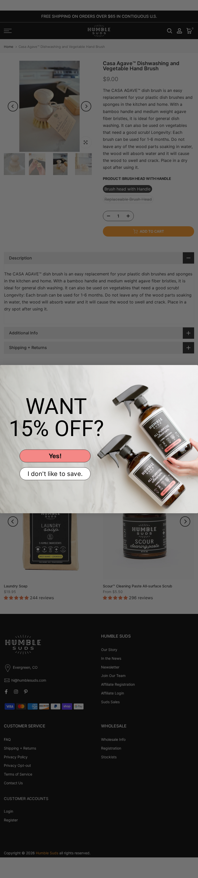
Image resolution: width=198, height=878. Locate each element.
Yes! (55, 455)
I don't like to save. (55, 473)
